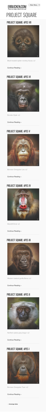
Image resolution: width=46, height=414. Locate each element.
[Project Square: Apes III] (23, 274)
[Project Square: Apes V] (23, 165)
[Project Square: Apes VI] (23, 111)
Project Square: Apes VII (19, 22)
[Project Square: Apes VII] (23, 56)
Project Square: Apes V (18, 131)
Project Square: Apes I (18, 349)
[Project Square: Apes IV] (23, 220)
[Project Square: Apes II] (23, 329)
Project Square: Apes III (19, 240)
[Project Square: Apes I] (23, 383)
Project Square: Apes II (18, 294)
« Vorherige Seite (13, 404)
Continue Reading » (14, 68)
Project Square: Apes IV (19, 185)
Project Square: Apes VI (19, 77)
